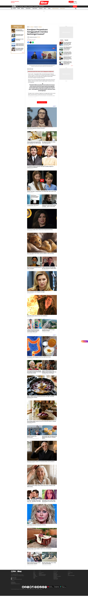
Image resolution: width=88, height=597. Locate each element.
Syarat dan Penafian (42, 574)
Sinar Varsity (41, 6)
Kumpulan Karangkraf (57, 576)
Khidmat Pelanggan (70, 575)
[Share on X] (30, 42)
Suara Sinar (28, 8)
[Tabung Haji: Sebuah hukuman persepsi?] (13, 35)
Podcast (40, 8)
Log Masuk (71, 1)
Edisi (34, 573)
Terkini (18, 8)
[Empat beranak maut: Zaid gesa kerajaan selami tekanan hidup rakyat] (61, 58)
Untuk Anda (62, 8)
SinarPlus (25, 6)
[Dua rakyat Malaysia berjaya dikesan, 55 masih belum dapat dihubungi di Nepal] (61, 44)
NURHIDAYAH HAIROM (33, 37)
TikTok (50, 71)
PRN (17, 6)
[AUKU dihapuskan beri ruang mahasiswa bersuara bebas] (61, 48)
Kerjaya (40, 573)
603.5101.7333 (14, 578)
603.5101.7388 (14, 577)
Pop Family (36, 6)
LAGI (23, 52)
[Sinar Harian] (44, 3)
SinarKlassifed (13, 582)
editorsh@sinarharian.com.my (17, 579)
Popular (66, 40)
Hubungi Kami (41, 572)
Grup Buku (55, 577)
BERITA (28, 26)
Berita (22, 8)
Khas (45, 8)
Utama (14, 8)
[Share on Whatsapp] (33, 42)
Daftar (75, 1)
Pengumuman (70, 572)
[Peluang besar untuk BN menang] (13, 40)
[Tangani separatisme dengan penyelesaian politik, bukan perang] (13, 44)
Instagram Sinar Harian (85, 341)
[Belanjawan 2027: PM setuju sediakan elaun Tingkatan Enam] (61, 63)
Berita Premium (55, 8)
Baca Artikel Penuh (42, 102)
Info (68, 574)
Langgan (75, 6)
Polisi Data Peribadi (42, 575)
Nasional (36, 26)
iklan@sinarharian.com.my (15, 583)
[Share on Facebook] (28, 42)
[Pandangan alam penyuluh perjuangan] (13, 31)
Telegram (45, 71)
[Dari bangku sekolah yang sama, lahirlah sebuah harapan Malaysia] (13, 49)
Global (34, 574)
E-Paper (70, 6)
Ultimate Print (56, 578)
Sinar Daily (21, 6)
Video (49, 8)
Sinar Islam (34, 8)
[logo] (14, 571)
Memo (69, 573)
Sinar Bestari (30, 6)
